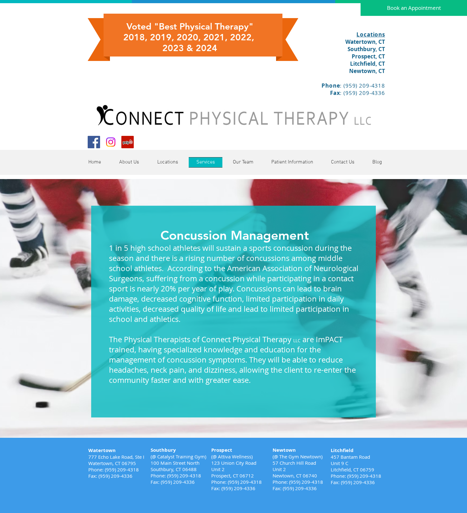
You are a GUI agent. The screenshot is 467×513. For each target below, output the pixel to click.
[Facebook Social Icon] (94, 142)
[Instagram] (111, 142)
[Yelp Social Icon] (127, 142)
